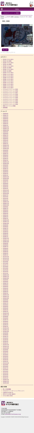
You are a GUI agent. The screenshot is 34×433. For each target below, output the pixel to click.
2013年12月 (6, 328)
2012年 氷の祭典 (7, 64)
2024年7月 (5, 153)
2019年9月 (5, 225)
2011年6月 (5, 369)
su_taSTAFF (7, 17)
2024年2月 (5, 158)
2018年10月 (6, 241)
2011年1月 (5, 378)
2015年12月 (6, 295)
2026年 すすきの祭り (8, 87)
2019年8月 (5, 226)
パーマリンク (4, 52)
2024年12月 (6, 145)
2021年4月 (5, 196)
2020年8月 (5, 206)
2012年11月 (6, 346)
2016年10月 (6, 278)
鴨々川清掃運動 (7, 389)
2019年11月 (6, 221)
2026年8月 (5, 113)
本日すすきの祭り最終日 (9, 394)
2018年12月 (6, 238)
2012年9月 (5, 349)
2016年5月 (5, 286)
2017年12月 (6, 256)
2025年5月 (5, 138)
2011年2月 (5, 376)
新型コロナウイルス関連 (9, 106)
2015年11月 (6, 296)
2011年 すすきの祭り (8, 59)
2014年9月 (5, 316)
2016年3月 (5, 290)
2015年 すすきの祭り (8, 72)
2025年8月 (5, 133)
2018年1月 (5, 255)
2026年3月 (5, 122)
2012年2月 (5, 359)
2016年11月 (6, 276)
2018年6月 (5, 248)
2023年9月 (5, 165)
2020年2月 (5, 216)
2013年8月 (5, 334)
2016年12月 (6, 275)
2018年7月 (5, 246)
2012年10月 (6, 348)
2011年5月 (5, 371)
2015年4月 (5, 308)
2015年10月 (6, 298)
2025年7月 (5, 135)
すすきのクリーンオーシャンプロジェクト (13, 390)
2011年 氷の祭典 (7, 61)
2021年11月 (6, 192)
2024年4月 (5, 157)
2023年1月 (5, 175)
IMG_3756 (5, 49)
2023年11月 (6, 162)
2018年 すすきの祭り (8, 77)
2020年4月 (5, 213)
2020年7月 (5, 208)
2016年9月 (5, 280)
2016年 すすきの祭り (8, 74)
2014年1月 (5, 326)
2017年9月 (5, 261)
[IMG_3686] (17, 46)
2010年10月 (6, 383)
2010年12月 (6, 379)
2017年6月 (5, 266)
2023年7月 (5, 168)
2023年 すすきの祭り (8, 82)
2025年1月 (5, 143)
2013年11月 (6, 330)
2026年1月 (5, 125)
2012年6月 (5, 354)
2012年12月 (6, 344)
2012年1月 (5, 361)
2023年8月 (5, 167)
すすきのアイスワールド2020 (10, 97)
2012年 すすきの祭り (8, 62)
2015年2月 (5, 310)
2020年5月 (5, 211)
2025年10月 (6, 130)
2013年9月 (5, 333)
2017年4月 (5, 270)
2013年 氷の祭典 (7, 67)
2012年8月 (5, 351)
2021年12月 (6, 190)
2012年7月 (5, 353)
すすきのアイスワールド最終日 (11, 13)
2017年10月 (6, 260)
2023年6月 (5, 170)
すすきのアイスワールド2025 (10, 102)
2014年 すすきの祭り (8, 69)
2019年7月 (5, 228)
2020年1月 (5, 218)
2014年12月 (6, 313)
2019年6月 (5, 230)
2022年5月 (5, 185)
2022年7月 (5, 182)
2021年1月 (5, 200)
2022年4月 (5, 187)
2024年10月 (6, 148)
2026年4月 (5, 120)
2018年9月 (5, 243)
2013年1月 (5, 343)
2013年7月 (5, 336)
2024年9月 (5, 150)
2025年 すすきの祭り (8, 86)
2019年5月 (5, 231)
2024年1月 (5, 160)
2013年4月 (5, 339)
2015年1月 (5, 311)
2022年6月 (5, 183)
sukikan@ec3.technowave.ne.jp (13, 414)
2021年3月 (5, 198)
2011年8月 (5, 366)
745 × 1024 (28, 17)
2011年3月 (5, 374)
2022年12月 (6, 177)
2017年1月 (5, 273)
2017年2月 (5, 271)
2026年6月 (5, 117)
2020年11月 (6, 203)
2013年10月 (6, 331)
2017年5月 (5, 268)
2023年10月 (6, 163)
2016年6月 (5, 285)
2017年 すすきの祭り (8, 76)
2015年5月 (5, 306)
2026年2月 (5, 123)
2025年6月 (5, 137)
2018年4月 (5, 251)
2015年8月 (5, 301)
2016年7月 (5, 283)
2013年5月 (5, 338)
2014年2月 (5, 324)
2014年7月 (5, 319)
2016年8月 (5, 281)
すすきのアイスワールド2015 (10, 89)
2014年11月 (6, 315)
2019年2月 (5, 235)
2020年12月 (6, 201)
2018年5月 (5, 250)
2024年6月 (5, 155)
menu (17, 9)
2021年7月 (5, 195)
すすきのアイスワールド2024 (10, 101)
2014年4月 (5, 323)
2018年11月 (6, 240)
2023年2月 (5, 173)
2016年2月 (5, 291)
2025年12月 (6, 127)
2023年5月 (5, 172)
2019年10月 (6, 223)
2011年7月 (5, 368)
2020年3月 (5, 215)
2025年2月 (5, 142)
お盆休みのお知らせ (8, 392)
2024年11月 (6, 147)
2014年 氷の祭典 (7, 71)
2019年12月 (6, 220)
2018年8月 (5, 245)
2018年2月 (5, 253)
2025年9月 (5, 132)
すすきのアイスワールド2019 (10, 96)
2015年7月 (5, 303)
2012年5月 (5, 356)
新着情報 (5, 107)
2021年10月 (6, 193)
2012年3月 (5, 358)
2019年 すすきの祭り (8, 79)
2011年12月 (6, 363)
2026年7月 (5, 115)
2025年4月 (5, 140)
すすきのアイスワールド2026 (10, 104)
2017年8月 (5, 263)
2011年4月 (5, 373)
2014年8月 (5, 318)
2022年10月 (6, 178)
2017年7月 (5, 265)
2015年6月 (5, 305)
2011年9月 (5, 364)
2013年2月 (5, 341)
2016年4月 (5, 288)
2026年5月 (5, 118)
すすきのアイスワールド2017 (10, 92)
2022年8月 (5, 180)
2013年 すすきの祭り (8, 66)
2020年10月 (6, 205)
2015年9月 (5, 300)
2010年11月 (6, 381)
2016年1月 (5, 293)
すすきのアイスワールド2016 (10, 91)
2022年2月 (5, 188)
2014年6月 (5, 321)
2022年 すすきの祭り (8, 81)
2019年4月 (5, 233)
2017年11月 (6, 258)
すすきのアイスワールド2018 (10, 94)
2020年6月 (5, 210)
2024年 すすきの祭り (8, 84)
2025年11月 (6, 128)
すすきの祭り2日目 (8, 395)
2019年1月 (5, 236)
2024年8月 (5, 152)
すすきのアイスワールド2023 (10, 99)
